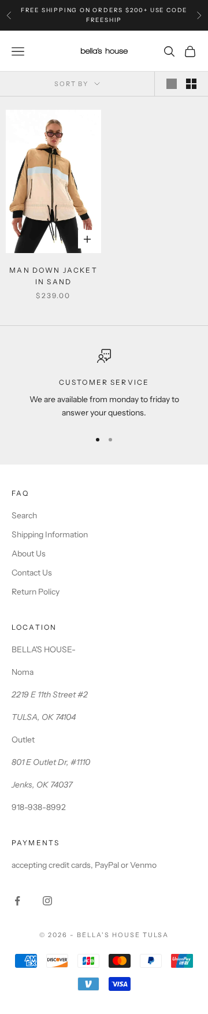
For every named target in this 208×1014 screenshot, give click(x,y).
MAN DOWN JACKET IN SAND (53, 276)
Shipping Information (50, 534)
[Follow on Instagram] (47, 901)
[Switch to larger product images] (171, 84)
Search (24, 515)
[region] (104, 384)
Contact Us (32, 572)
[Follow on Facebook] (17, 901)
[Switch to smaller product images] (191, 84)
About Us (29, 553)
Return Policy (36, 591)
